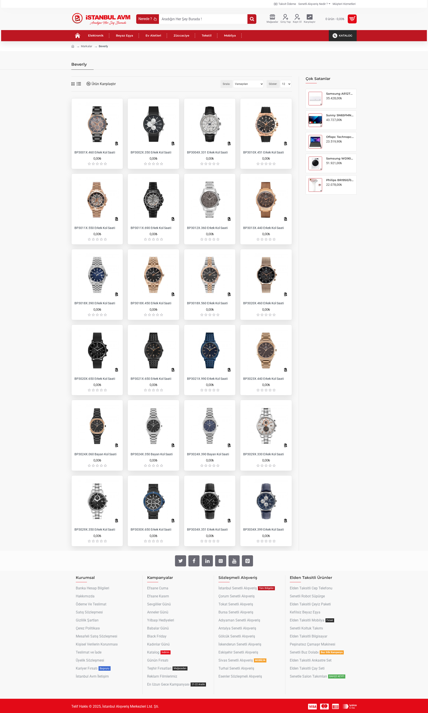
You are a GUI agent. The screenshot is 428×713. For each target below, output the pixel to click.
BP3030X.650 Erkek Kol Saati (151, 529)
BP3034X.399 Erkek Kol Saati (263, 529)
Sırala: (226, 84)
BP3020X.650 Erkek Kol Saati (94, 378)
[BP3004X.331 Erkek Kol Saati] (209, 124)
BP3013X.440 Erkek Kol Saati (263, 228)
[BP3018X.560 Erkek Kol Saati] (209, 275)
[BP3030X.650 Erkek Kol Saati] (153, 501)
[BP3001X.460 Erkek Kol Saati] (97, 124)
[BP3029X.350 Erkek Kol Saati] (97, 501)
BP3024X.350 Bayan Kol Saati (152, 454)
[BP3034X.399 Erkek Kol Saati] (266, 501)
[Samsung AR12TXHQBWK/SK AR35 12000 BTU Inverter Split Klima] (315, 98)
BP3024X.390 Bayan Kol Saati (208, 454)
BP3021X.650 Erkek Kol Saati (151, 378)
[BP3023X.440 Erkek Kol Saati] (266, 350)
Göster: (273, 84)
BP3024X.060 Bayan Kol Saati (95, 454)
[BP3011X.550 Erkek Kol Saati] (97, 199)
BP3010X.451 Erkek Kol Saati (263, 152)
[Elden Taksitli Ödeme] (335, 706)
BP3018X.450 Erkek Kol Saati (151, 303)
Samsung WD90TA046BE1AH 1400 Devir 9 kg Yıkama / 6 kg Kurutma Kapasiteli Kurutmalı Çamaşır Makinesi (340, 158)
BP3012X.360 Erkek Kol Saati (207, 228)
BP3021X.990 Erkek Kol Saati (207, 378)
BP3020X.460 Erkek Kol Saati (263, 303)
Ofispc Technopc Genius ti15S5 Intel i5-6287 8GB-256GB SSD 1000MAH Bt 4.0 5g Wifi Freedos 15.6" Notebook (340, 137)
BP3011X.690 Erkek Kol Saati (151, 228)
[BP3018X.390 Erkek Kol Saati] (97, 275)
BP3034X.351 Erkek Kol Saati (207, 529)
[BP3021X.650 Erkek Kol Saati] (153, 350)
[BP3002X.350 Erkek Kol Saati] (153, 124)
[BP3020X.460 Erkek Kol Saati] (266, 275)
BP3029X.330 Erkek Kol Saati (263, 454)
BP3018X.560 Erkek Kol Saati (207, 303)
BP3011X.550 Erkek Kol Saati (94, 228)
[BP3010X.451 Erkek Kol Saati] (266, 124)
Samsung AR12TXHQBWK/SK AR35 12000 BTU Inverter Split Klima (340, 93)
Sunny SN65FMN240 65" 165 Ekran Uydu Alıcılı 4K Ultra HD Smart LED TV (340, 115)
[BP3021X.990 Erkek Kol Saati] (209, 350)
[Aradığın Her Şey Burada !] (251, 19)
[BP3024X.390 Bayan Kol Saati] (209, 425)
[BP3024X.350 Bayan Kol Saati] (153, 425)
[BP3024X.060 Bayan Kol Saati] (97, 425)
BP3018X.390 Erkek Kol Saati (94, 303)
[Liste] (79, 84)
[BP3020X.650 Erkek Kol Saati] (97, 350)
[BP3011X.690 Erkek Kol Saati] (153, 199)
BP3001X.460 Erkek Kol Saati (94, 152)
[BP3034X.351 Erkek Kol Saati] (209, 501)
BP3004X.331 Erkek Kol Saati (207, 152)
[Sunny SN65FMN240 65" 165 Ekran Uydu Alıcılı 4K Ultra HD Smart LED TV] (315, 120)
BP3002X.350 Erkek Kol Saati (151, 152)
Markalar (86, 46)
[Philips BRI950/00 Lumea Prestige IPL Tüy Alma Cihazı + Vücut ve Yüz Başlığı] (315, 185)
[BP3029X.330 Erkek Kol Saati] (266, 425)
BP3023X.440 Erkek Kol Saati (263, 378)
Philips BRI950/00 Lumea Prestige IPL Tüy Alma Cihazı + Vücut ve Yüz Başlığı (340, 180)
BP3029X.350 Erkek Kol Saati (94, 529)
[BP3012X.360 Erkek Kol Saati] (209, 199)
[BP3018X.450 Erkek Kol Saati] (153, 275)
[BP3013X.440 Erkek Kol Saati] (266, 199)
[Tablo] (72, 84)
